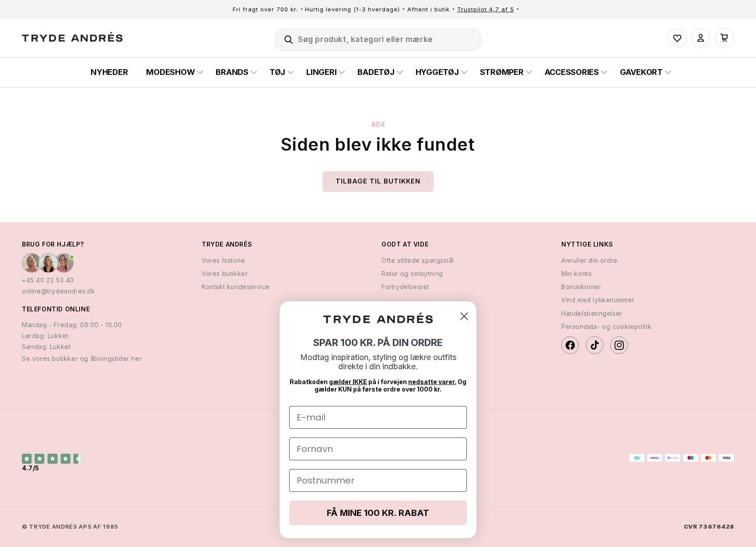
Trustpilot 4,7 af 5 (485, 9)
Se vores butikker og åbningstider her (82, 358)
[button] (284, 38)
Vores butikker (225, 273)
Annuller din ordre (589, 260)
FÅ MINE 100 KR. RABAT (378, 513)
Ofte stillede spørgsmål (418, 260)
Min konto (576, 273)
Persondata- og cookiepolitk (606, 326)
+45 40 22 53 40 (48, 280)
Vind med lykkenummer (597, 299)
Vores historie (223, 260)
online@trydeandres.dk (58, 291)
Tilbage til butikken (378, 181)
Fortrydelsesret (405, 286)
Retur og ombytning (412, 273)
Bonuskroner (581, 286)
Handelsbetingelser (592, 313)
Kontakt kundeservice (236, 286)
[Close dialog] (464, 316)
